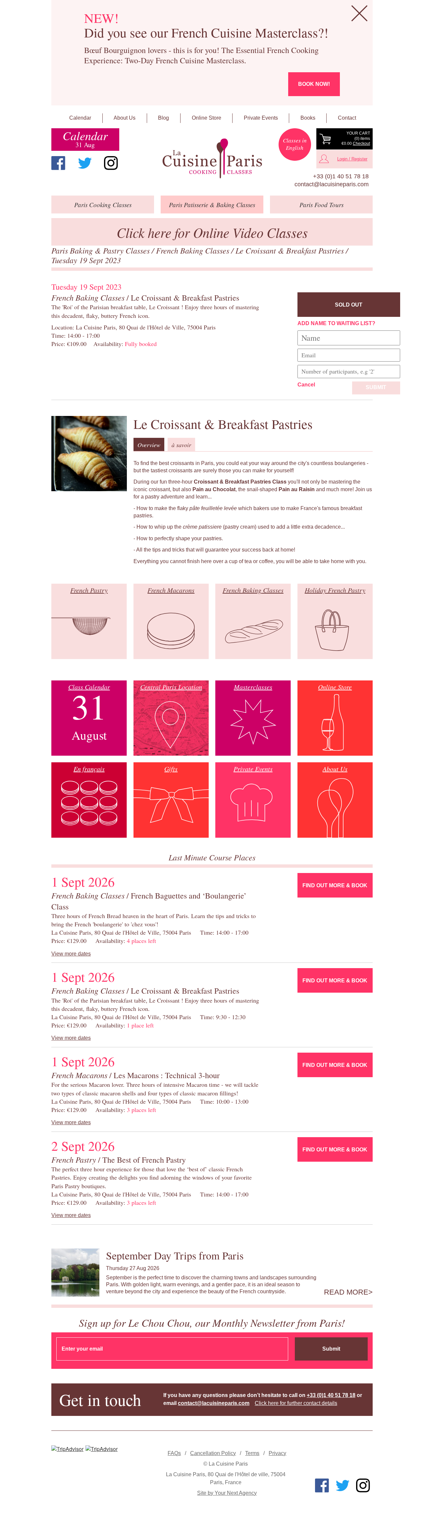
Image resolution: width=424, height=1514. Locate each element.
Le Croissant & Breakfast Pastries (291, 250)
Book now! (314, 84)
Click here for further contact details (296, 1403)
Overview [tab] (148, 445)
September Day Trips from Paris (174, 1255)
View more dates (71, 954)
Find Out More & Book (334, 885)
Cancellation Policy (213, 1453)
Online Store (206, 118)
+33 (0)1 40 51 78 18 (341, 176)
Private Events (261, 118)
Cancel (306, 384)
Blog (163, 118)
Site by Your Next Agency (227, 1493)
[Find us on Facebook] (58, 163)
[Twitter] (85, 163)
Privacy (277, 1453)
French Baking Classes (193, 250)
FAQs (174, 1453)
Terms (252, 1453)
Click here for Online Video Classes (212, 232)
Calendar (80, 118)
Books (307, 118)
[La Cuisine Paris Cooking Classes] (212, 159)
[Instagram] (111, 163)
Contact (347, 118)
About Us (124, 118)
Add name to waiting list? (336, 323)
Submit (376, 387)
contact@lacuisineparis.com (331, 184)
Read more (346, 1292)
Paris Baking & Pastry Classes (101, 250)
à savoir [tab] (181, 445)
